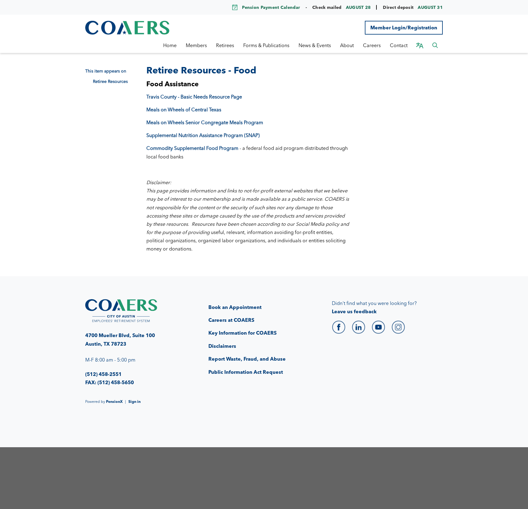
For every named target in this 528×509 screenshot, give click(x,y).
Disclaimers (222, 346)
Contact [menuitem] (399, 45)
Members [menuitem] (196, 45)
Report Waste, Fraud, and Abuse (247, 359)
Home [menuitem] (170, 45)
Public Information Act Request (245, 372)
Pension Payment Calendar (271, 7)
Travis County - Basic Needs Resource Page (194, 97)
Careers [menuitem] (372, 45)
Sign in (134, 401)
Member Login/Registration (403, 27)
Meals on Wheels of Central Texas (183, 109)
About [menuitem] (347, 45)
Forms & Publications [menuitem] (266, 45)
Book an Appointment (235, 307)
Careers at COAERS (231, 320)
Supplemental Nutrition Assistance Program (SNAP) (203, 135)
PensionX (114, 401)
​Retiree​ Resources (110, 81)
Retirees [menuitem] (225, 45)
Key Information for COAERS (242, 333)
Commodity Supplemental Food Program (192, 148)
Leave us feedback (354, 311)
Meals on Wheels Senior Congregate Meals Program (204, 122)
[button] (435, 45)
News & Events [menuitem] (315, 45)
